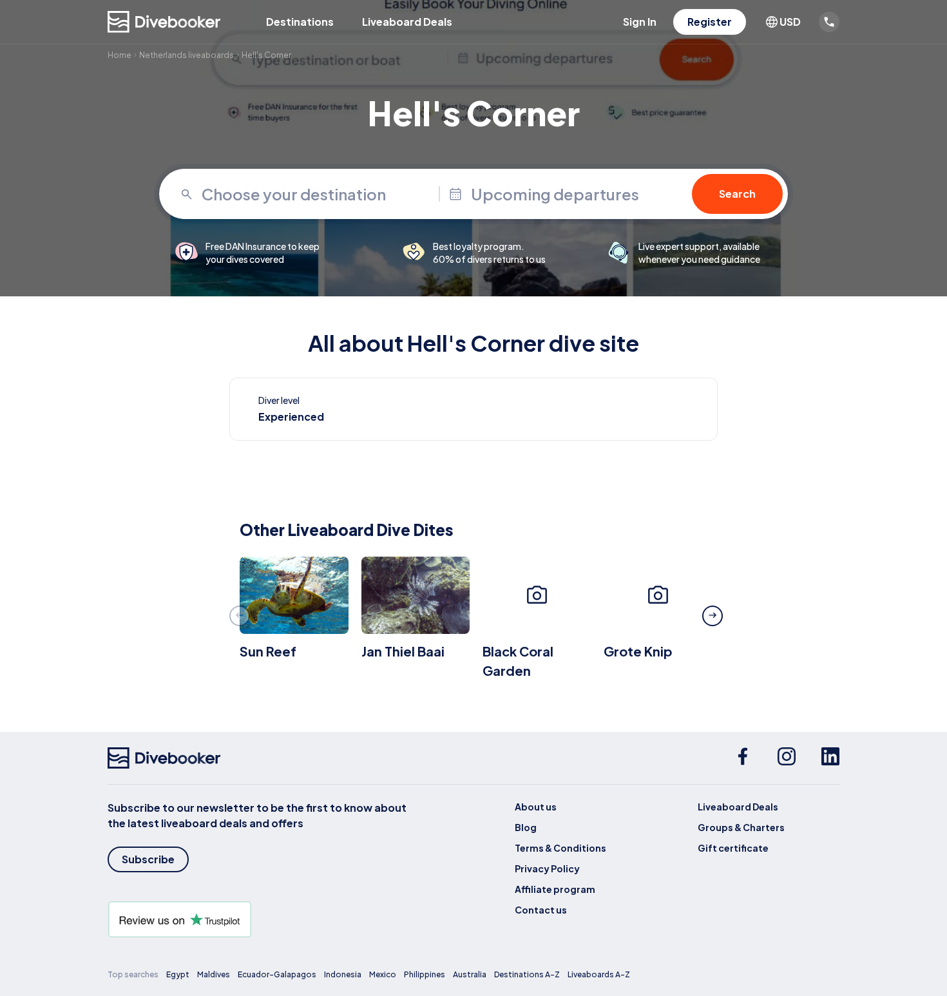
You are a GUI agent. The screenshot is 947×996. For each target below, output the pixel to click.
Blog (526, 827)
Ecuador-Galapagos (277, 974)
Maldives (213, 974)
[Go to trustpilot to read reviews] (260, 919)
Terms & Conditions (560, 848)
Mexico (382, 974)
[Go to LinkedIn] (830, 758)
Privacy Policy (547, 868)
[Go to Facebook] (743, 758)
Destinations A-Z (527, 974)
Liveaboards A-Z (599, 974)
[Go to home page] (164, 22)
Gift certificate (733, 848)
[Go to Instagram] (787, 758)
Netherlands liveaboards (186, 55)
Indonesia (342, 974)
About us (536, 806)
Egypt (177, 974)
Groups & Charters (741, 827)
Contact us (541, 909)
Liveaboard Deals (407, 21)
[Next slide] (712, 616)
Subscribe (148, 859)
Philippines (424, 974)
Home (119, 55)
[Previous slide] (239, 616)
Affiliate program (555, 889)
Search (737, 193)
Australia (469, 974)
